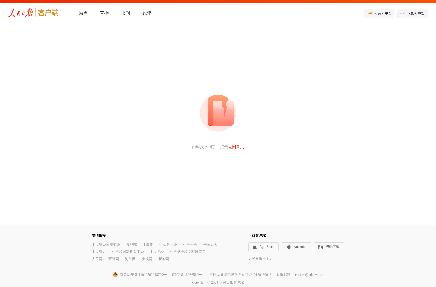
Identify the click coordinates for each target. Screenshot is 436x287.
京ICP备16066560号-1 (188, 275)
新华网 (163, 259)
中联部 (148, 245)
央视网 (147, 259)
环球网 (113, 259)
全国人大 (210, 245)
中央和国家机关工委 (128, 252)
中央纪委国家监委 (106, 245)
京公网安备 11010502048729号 (143, 275)
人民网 (97, 259)
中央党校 (157, 252)
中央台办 (190, 245)
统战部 (131, 245)
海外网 (130, 259)
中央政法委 (168, 245)
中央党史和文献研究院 (187, 252)
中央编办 (99, 252)
